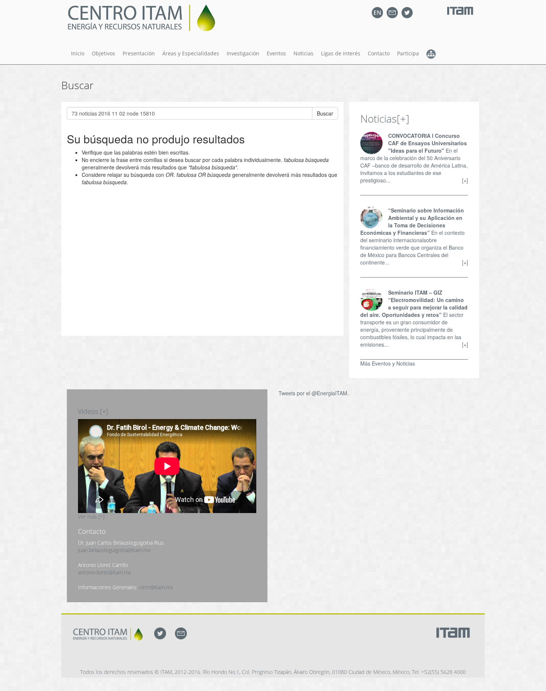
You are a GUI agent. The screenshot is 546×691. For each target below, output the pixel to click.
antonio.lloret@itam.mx (104, 572)
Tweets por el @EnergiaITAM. (314, 393)
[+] (403, 118)
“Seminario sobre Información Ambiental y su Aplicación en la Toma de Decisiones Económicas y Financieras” (412, 221)
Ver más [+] (91, 516)
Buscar (325, 113)
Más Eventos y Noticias (387, 363)
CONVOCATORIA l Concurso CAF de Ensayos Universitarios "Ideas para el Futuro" (427, 143)
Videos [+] (93, 411)
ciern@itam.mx (156, 587)
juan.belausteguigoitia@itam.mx (114, 550)
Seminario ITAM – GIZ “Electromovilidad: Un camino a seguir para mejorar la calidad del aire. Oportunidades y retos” (414, 303)
